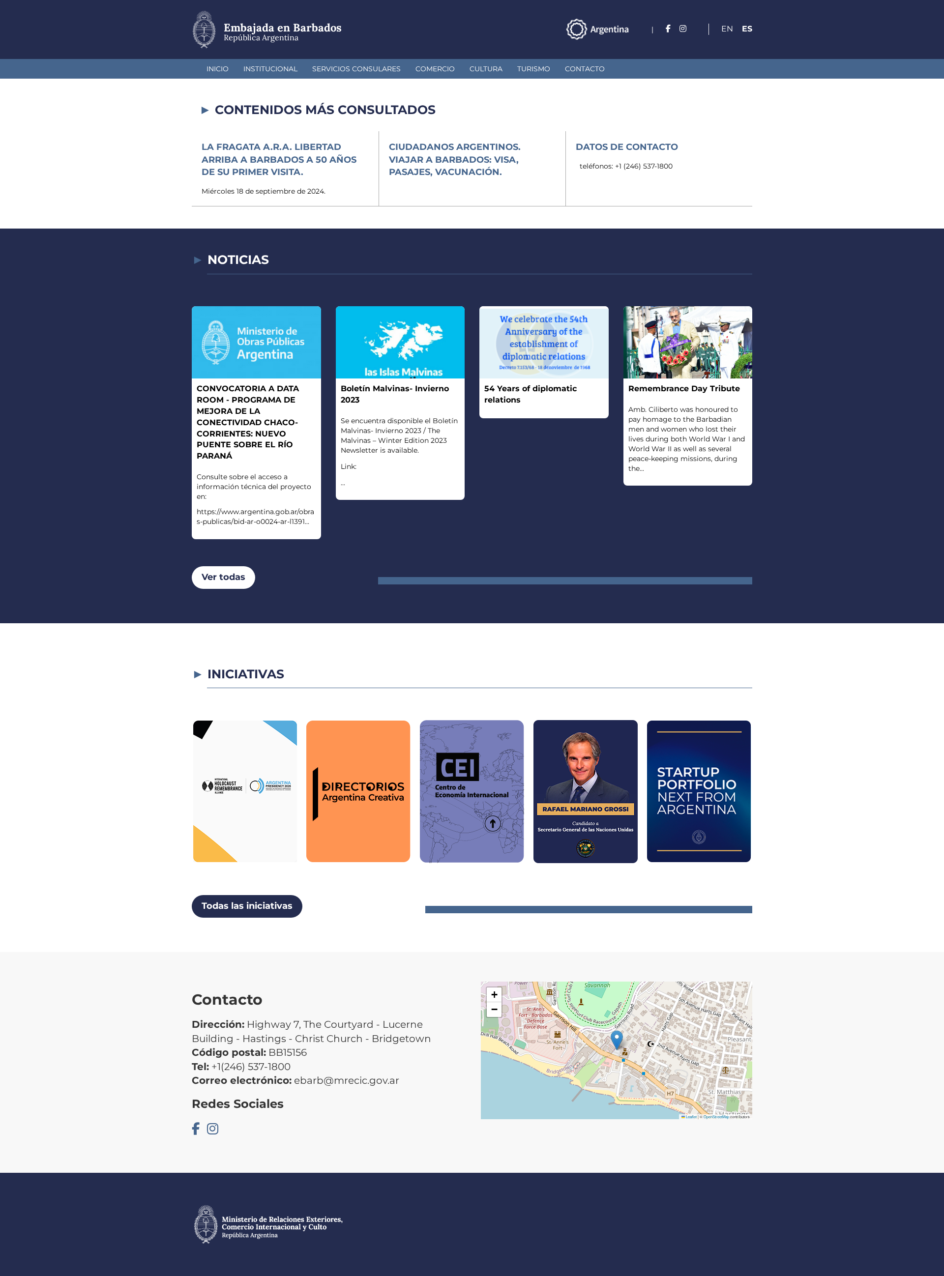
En (727, 28)
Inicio (217, 68)
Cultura (486, 68)
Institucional (270, 68)
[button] (617, 1040)
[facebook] (668, 28)
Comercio (435, 68)
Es (747, 28)
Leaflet (691, 1116)
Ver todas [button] (223, 577)
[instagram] (682, 28)
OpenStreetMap (716, 1116)
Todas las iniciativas (247, 905)
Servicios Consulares (356, 68)
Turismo (533, 68)
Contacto (585, 68)
